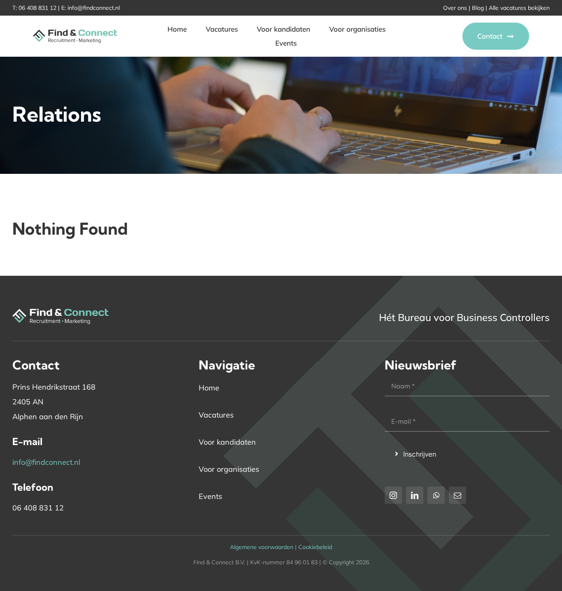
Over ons (455, 8)
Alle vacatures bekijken (519, 8)
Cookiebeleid (315, 547)
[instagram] (393, 495)
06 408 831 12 (37, 8)
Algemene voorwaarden (261, 547)
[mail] (457, 495)
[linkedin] (414, 495)
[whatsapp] (436, 495)
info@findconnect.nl (93, 8)
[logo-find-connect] (75, 27)
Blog (478, 8)
